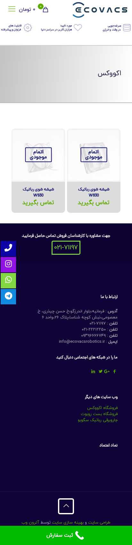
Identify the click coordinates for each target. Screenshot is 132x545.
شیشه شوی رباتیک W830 (94, 193)
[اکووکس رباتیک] (100, 10)
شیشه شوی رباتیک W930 (38, 193)
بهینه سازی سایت (67, 522)
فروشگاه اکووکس (102, 408)
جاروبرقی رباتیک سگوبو (98, 420)
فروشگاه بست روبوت (99, 414)
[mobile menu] (11, 9)
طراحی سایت (99, 522)
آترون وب (30, 522)
